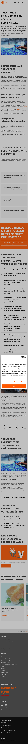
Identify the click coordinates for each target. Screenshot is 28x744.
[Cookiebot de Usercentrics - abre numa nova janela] (20, 357)
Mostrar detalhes (18, 381)
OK (14, 386)
